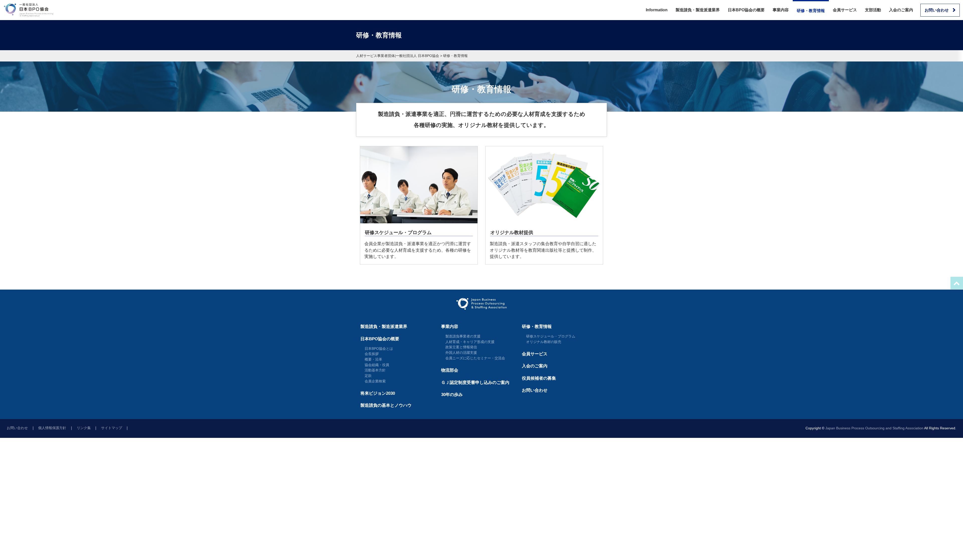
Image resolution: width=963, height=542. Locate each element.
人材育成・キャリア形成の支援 (470, 342)
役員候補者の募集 (539, 378)
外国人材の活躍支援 (461, 353)
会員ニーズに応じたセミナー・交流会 (475, 358)
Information (657, 10)
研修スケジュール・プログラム (550, 336)
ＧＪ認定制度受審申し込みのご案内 (475, 382)
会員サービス (845, 10)
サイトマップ (111, 428)
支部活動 (873, 10)
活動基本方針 (375, 370)
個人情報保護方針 (52, 428)
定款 (368, 376)
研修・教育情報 (811, 11)
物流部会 (449, 370)
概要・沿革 (373, 359)
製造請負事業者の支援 (462, 336)
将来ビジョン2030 (377, 393)
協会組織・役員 (377, 365)
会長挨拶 (372, 354)
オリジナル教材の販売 (543, 342)
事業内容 (781, 10)
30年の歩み (452, 394)
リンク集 (84, 428)
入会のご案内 (901, 10)
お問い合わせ (937, 10)
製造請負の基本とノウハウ (386, 405)
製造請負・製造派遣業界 (698, 10)
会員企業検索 (375, 381)
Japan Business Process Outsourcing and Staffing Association (874, 428)
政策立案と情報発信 (461, 347)
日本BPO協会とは (379, 349)
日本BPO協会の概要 (746, 10)
